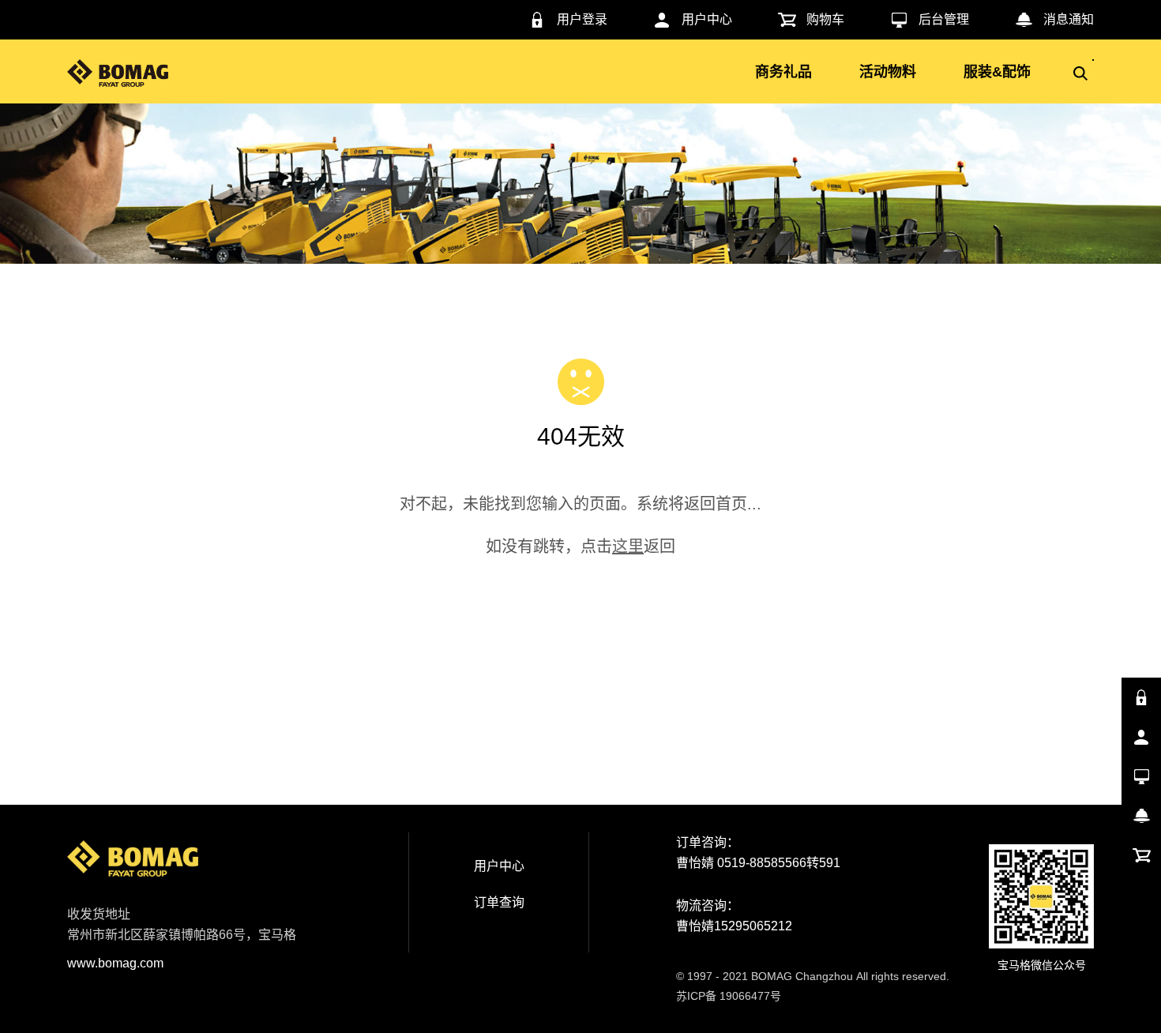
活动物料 (887, 72)
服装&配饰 (997, 72)
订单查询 (499, 902)
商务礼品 (783, 72)
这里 (628, 546)
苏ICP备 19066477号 (728, 996)
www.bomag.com (115, 963)
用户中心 (499, 866)
